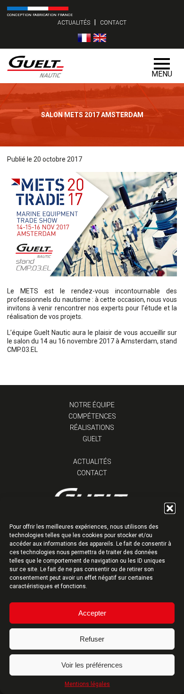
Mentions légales (87, 684)
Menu (161, 73)
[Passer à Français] (84, 38)
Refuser (92, 639)
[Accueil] (75, 65)
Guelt (92, 439)
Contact (113, 22)
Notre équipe (92, 405)
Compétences (92, 416)
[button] (170, 508)
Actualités (74, 22)
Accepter (92, 613)
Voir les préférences (92, 665)
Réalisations (92, 427)
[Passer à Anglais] (99, 38)
